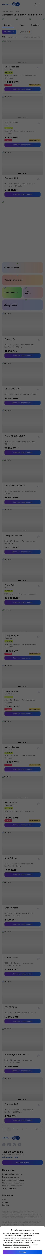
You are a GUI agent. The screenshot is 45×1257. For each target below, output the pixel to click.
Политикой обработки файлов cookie (16, 1245)
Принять (22, 1252)
